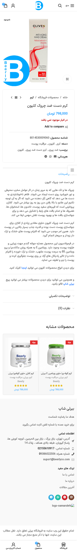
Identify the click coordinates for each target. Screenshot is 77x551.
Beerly (56, 381)
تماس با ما (68, 475)
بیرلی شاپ (68, 284)
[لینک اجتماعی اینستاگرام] (71, 497)
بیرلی (61, 377)
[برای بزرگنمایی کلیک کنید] (67, 79)
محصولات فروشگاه (48, 98)
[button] (56, 366)
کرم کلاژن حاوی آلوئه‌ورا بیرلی (21, 373)
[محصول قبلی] (20, 97)
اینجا (24, 268)
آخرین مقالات (66, 487)
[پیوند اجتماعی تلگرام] (45, 156)
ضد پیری (53, 150)
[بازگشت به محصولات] (16, 97)
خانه (65, 98)
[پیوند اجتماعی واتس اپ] (50, 156)
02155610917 (46, 449)
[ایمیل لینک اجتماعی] (55, 156)
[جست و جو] (60, 5)
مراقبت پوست (38, 144)
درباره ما (69, 481)
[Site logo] (38, 5)
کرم (32, 98)
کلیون (51, 144)
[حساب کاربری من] (13, 5)
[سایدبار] (72, 170)
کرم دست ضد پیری (36, 150)
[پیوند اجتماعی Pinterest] (64, 497)
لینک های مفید (66, 468)
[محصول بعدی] (11, 97)
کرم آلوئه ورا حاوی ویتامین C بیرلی (56, 373)
